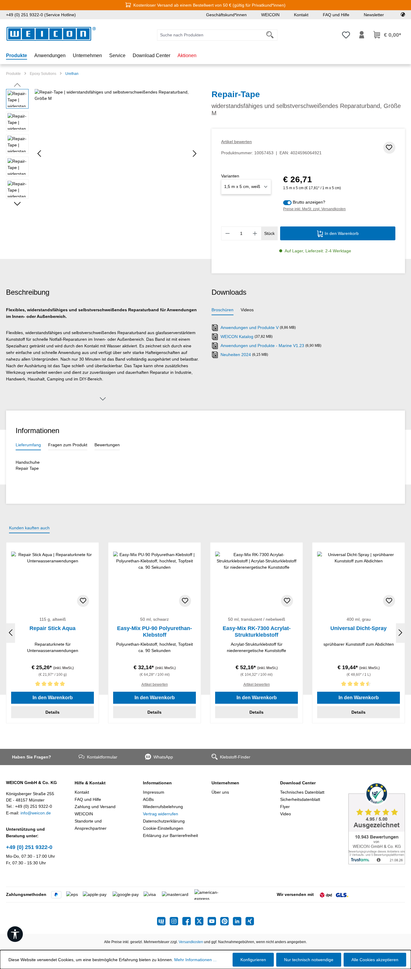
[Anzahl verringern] (227, 233)
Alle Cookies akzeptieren (374, 959)
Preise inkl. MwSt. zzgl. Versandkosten (314, 209)
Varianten (230, 176)
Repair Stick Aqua (52, 628)
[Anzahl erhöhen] (255, 233)
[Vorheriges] (39, 153)
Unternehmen (225, 782)
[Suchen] (270, 35)
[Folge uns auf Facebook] (188, 921)
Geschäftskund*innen (226, 14)
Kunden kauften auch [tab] (29, 527)
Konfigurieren (253, 959)
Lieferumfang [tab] (28, 444)
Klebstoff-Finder (235, 757)
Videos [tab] (247, 309)
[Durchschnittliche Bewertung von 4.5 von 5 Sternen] (358, 685)
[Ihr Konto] (361, 34)
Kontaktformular (102, 757)
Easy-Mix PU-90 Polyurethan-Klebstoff (154, 631)
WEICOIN (270, 14)
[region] (103, 153)
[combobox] (210, 35)
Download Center (298, 782)
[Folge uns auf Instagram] (176, 921)
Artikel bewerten (236, 141)
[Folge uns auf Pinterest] (226, 921)
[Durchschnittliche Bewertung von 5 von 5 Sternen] (52, 685)
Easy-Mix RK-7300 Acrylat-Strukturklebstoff (257, 631)
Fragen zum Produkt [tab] (67, 444)
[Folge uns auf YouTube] (214, 921)
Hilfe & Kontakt (90, 782)
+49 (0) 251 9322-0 (29, 847)
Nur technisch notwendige (308, 959)
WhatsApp (163, 757)
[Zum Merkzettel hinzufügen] (389, 148)
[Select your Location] (403, 14)
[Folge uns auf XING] (250, 921)
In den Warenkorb (341, 233)
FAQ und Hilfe (336, 14)
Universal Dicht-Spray (358, 628)
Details (52, 712)
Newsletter (374, 14)
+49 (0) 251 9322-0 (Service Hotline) (41, 14)
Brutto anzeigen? (309, 202)
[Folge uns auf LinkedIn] (239, 921)
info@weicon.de (35, 813)
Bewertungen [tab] (107, 444)
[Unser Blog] (163, 921)
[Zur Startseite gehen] (51, 33)
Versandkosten (191, 942)
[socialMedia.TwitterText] (201, 921)
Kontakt (301, 14)
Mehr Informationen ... (195, 959)
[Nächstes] (194, 153)
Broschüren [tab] (222, 309)
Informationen (157, 782)
